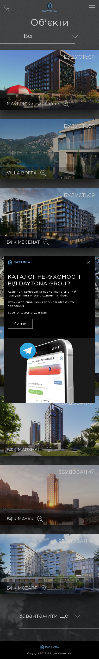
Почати (20, 323)
